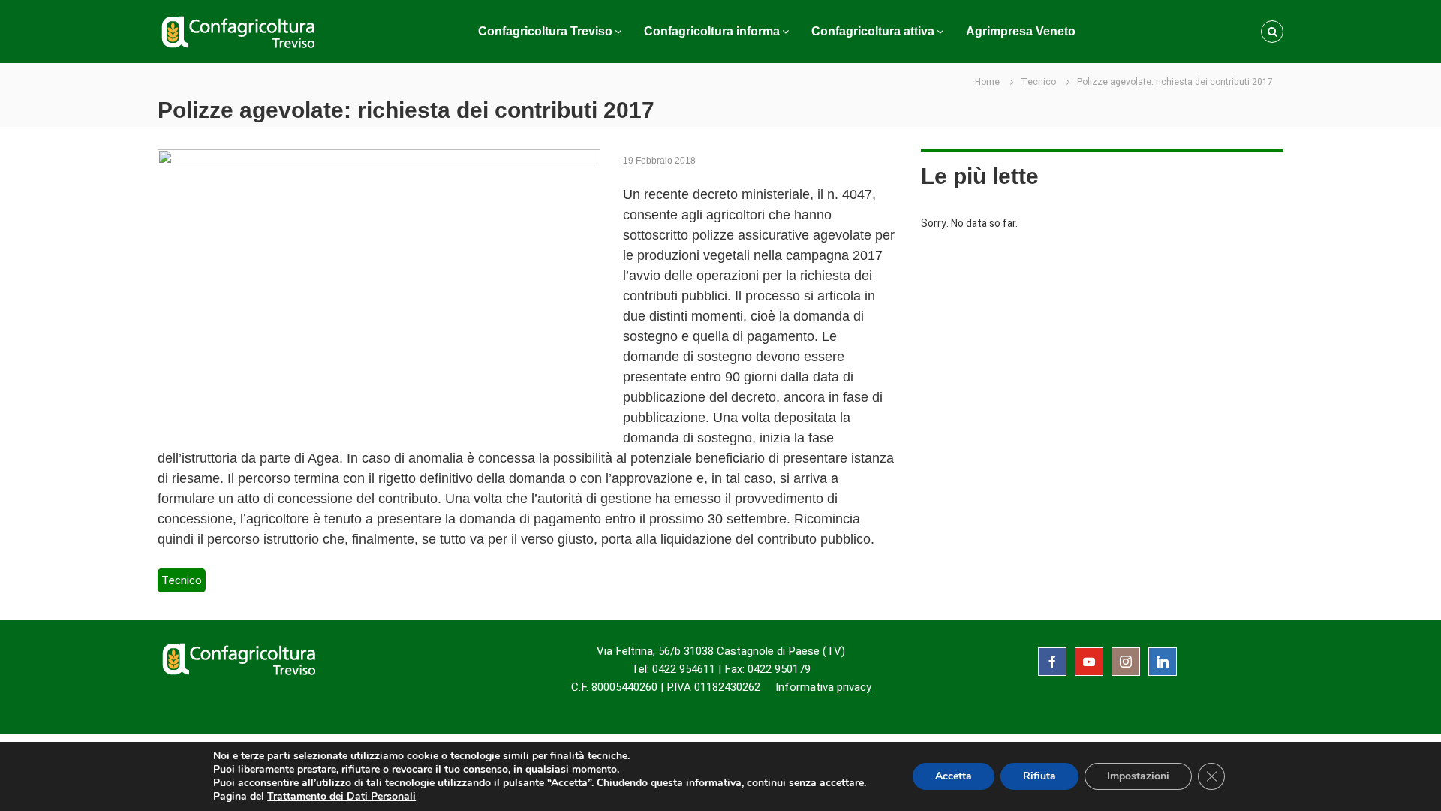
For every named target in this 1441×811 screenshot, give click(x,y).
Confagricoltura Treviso (545, 31)
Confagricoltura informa (712, 31)
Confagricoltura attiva (872, 31)
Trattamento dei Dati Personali (341, 796)
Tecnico (1038, 82)
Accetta (953, 776)
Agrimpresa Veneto (1020, 31)
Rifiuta (1039, 776)
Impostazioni (1138, 776)
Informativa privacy (823, 687)
